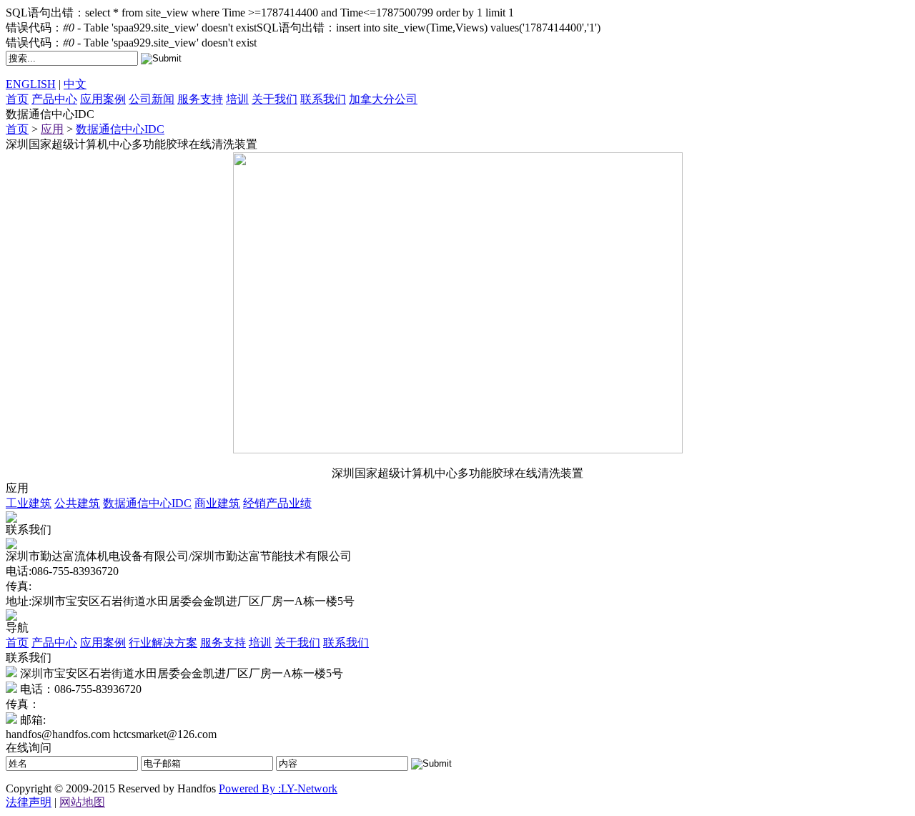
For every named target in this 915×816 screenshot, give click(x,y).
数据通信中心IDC (120, 129)
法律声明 (28, 802)
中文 (75, 84)
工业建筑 (28, 503)
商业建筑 (217, 503)
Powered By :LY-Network (278, 788)
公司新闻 (151, 99)
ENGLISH (31, 84)
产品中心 (54, 99)
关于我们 (274, 99)
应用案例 (103, 99)
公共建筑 (77, 503)
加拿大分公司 (383, 99)
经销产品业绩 (277, 503)
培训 (237, 99)
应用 (52, 129)
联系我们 (323, 99)
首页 (17, 99)
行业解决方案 (163, 642)
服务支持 (200, 99)
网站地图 (82, 802)
